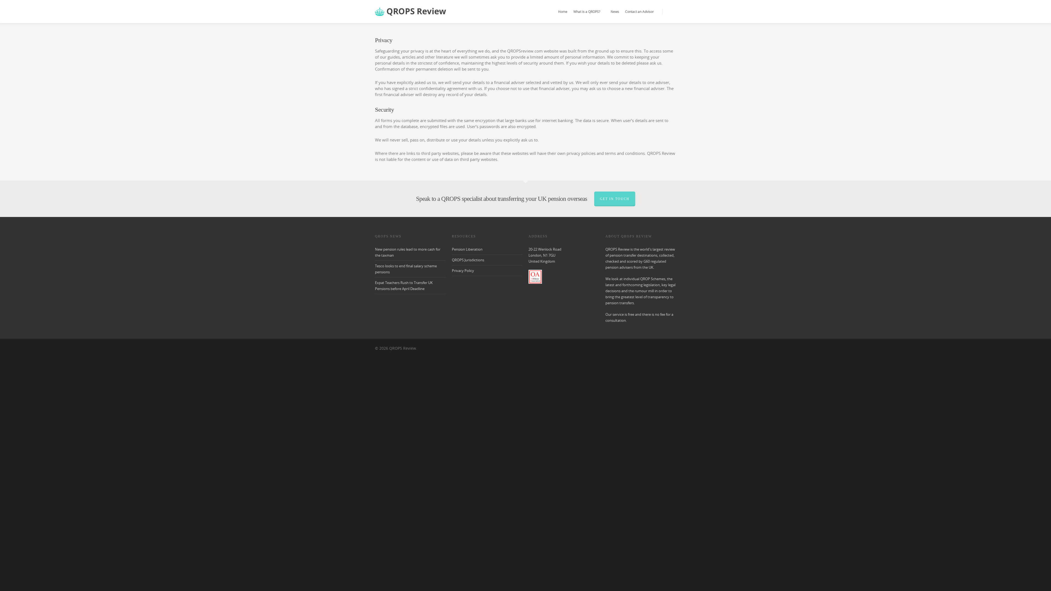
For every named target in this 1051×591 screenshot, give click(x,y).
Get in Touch (615, 199)
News (615, 11)
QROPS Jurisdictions (468, 259)
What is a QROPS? (586, 11)
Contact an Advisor (639, 11)
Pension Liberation (467, 249)
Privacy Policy (463, 270)
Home (562, 11)
